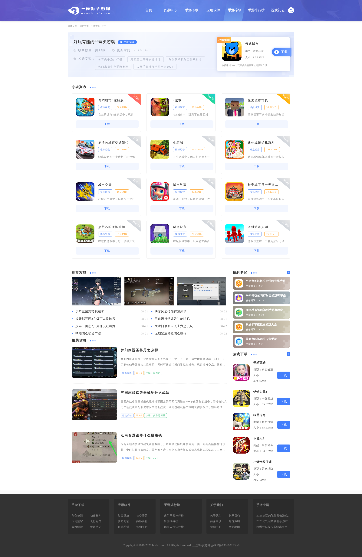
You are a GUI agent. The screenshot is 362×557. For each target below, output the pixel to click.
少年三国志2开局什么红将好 (95, 326)
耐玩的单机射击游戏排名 (185, 59)
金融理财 (123, 527)
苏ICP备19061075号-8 (225, 545)
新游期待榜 (171, 521)
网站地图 (234, 527)
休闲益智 (77, 521)
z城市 (177, 100)
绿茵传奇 (259, 415)
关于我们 (216, 515)
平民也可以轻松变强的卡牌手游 (265, 280)
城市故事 (180, 184)
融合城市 (180, 227)
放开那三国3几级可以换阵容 (95, 318)
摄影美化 (142, 521)
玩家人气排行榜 (174, 527)
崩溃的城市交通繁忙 (113, 142)
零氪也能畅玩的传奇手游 (261, 338)
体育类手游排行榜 (110, 59)
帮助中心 (216, 527)
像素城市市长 (258, 100)
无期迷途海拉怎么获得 (171, 333)
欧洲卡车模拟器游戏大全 (261, 324)
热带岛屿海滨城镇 (111, 227)
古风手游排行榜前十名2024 (155, 66)
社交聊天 (142, 515)
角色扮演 (77, 515)
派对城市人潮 (258, 227)
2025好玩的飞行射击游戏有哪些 (266, 295)
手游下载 (192, 10)
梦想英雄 (259, 362)
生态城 (178, 142)
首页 (148, 10)
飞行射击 (95, 521)
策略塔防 (95, 527)
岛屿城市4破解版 (111, 100)
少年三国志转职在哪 (89, 311)
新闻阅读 (123, 521)
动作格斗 (95, 515)
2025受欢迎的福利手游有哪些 (264, 309)
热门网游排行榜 (174, 515)
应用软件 (213, 10)
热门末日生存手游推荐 (113, 66)
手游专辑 (235, 10)
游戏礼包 (278, 10)
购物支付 (142, 527)
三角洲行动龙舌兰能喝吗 (172, 318)
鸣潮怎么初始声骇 (88, 333)
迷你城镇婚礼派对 (261, 142)
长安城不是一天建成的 (264, 184)
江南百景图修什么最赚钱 (141, 435)
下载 (284, 51)
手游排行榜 (256, 10)
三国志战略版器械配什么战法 (145, 393)
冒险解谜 (77, 527)
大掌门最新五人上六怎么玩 (174, 326)
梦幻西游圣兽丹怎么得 (139, 350)
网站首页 (84, 26)
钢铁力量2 (260, 391)
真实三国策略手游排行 (145, 59)
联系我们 (234, 515)
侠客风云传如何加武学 (171, 311)
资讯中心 (170, 10)
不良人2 (258, 438)
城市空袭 (105, 184)
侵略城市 (252, 43)
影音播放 (123, 515)
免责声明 (234, 521)
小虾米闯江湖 (262, 461)
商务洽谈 (216, 521)
